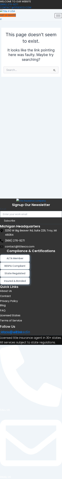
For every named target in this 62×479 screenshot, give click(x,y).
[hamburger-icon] (58, 15)
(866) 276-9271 (9, 4)
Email (3, 208)
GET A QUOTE (8, 15)
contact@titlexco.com (15, 7)
